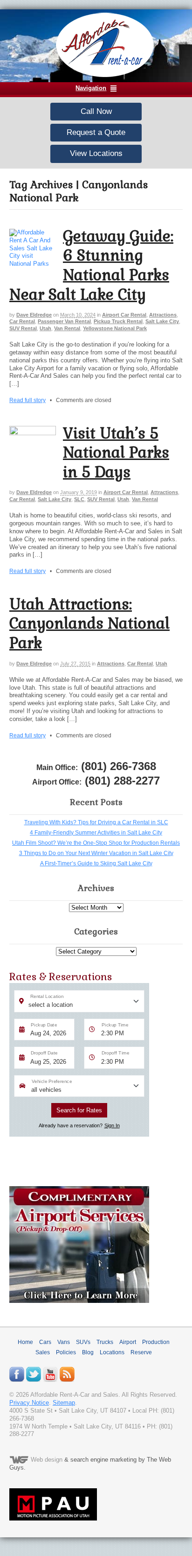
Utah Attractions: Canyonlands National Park (89, 623)
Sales (42, 1352)
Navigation (90, 88)
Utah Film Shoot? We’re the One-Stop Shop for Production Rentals (96, 843)
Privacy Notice (29, 1402)
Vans (63, 1342)
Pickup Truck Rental (118, 321)
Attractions (163, 315)
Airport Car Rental (124, 315)
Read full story (27, 400)
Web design (46, 1459)
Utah (45, 328)
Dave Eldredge (34, 315)
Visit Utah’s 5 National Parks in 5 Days (116, 452)
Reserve (141, 1352)
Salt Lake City (162, 321)
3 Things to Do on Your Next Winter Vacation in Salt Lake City (96, 853)
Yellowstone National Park (115, 328)
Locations (112, 1352)
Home (25, 1342)
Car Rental (22, 321)
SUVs (83, 1342)
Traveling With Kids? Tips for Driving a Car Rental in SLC (96, 822)
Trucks (104, 1342)
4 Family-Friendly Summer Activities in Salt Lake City (96, 832)
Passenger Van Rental (64, 321)
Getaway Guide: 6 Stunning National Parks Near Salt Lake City (91, 265)
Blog (88, 1352)
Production (156, 1342)
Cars (45, 1342)
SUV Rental (23, 328)
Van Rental (67, 328)
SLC (79, 499)
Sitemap (64, 1402)
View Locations (96, 153)
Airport (127, 1342)
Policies (66, 1352)
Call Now (96, 111)
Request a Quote (96, 132)
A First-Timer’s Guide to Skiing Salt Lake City (96, 863)
